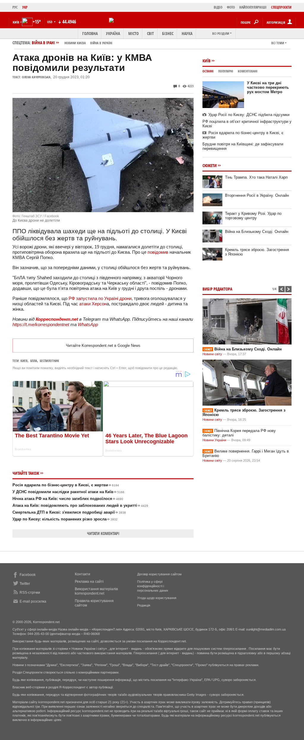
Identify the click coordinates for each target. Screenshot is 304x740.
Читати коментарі (103, 533)
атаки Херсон (93, 303)
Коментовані (247, 71)
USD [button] (50, 22)
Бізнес (167, 33)
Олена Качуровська (36, 77)
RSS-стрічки (30, 592)
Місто (133, 33)
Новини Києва (75, 43)
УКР (25, 7)
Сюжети (209, 165)
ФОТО (231, 7)
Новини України (214, 440)
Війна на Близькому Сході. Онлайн (256, 231)
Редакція (143, 605)
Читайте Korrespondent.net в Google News (103, 345)
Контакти (82, 574)
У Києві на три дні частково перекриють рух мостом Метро (268, 87)
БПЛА (33, 360)
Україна (113, 33)
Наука (187, 33)
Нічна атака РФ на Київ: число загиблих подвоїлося (67, 498)
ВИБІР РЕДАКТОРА (217, 289)
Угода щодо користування (156, 598)
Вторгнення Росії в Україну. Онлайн (257, 195)
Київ (206, 60)
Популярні (225, 71)
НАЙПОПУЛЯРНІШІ (253, 7)
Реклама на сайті (89, 581)
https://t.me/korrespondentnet (40, 324)
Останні (207, 71)
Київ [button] (16, 22)
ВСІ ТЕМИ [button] (277, 43)
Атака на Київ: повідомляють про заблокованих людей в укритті (80, 505)
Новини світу (212, 354)
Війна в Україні (101, 43)
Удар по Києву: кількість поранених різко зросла (65, 519)
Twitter (25, 584)
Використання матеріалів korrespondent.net (96, 591)
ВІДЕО (218, 7)
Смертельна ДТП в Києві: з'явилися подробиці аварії (69, 512)
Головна (90, 33)
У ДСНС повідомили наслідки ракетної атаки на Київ (68, 492)
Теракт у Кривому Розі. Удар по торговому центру (253, 215)
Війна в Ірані (72, 42)
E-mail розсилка (33, 601)
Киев (24, 360)
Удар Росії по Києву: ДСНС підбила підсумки (248, 114)
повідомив (158, 252)
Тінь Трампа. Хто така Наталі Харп (256, 177)
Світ (150, 33)
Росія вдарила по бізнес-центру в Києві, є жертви (65, 485)
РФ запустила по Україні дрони (100, 298)
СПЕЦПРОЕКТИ (281, 7)
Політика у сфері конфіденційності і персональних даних (152, 586)
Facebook (28, 575)
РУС (15, 7)
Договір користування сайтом (159, 574)
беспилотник (49, 360)
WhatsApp (88, 324)
